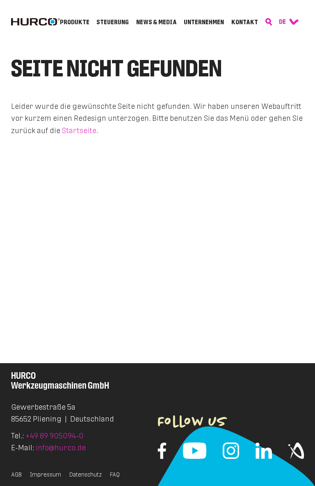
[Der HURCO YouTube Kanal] (194, 450)
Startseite (79, 130)
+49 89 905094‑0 (54, 435)
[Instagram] (231, 450)
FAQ (115, 474)
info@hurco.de (61, 447)
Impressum (45, 474)
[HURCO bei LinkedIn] (264, 450)
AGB (16, 474)
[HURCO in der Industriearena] (296, 450)
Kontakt (244, 22)
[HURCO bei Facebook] (162, 450)
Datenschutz (85, 474)
